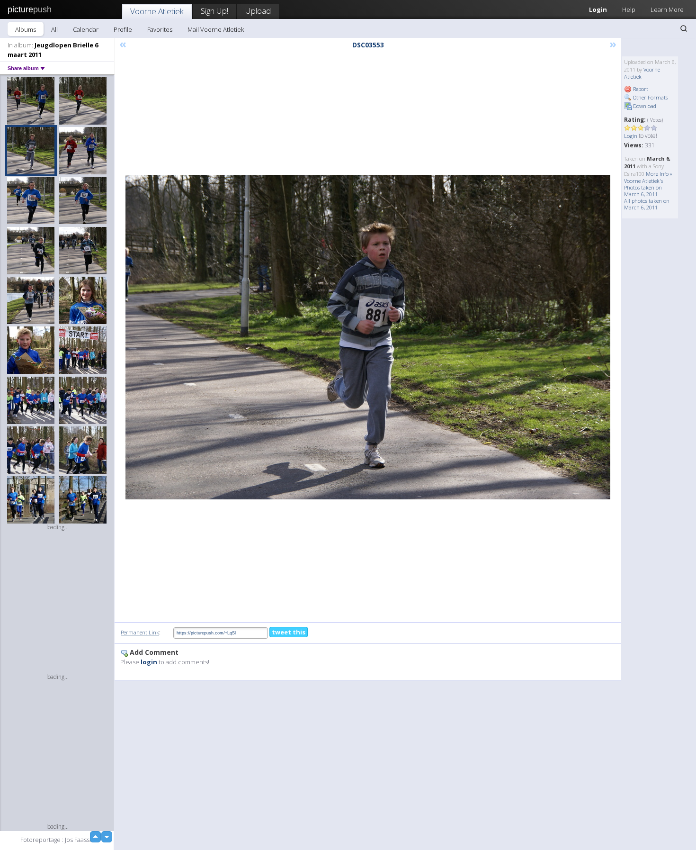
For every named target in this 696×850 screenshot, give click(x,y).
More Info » (659, 173)
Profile (123, 29)
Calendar (85, 29)
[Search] (683, 28)
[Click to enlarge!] (367, 337)
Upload (258, 10)
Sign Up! (214, 10)
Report (640, 88)
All (54, 29)
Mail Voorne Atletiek (215, 29)
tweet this (288, 632)
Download (644, 105)
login (149, 662)
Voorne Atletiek (157, 11)
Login (598, 9)
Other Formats (650, 97)
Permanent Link (140, 632)
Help (628, 9)
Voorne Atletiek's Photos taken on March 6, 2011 (643, 187)
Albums (25, 29)
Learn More (667, 9)
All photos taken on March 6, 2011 (646, 204)
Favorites (159, 29)
